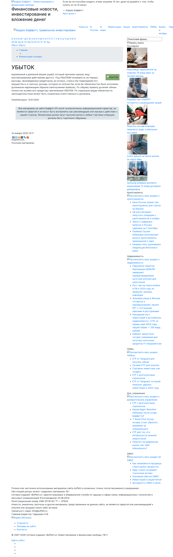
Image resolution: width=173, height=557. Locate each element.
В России (94, 28)
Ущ (48, 42)
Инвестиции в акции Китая (147, 479)
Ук (22, 42)
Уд (19, 42)
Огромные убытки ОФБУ (145, 476)
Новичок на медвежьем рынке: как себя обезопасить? (145, 445)
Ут (42, 42)
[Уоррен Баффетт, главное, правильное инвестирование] (35, 3)
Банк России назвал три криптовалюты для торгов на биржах (146, 205)
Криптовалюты (140, 26)
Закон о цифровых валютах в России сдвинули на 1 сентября (145, 224)
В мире (103, 28)
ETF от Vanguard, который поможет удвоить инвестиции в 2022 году (146, 384)
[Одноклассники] (19, 137)
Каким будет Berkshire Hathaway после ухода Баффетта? (144, 412)
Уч (45, 42)
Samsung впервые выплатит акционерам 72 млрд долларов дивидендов (144, 186)
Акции (126, 26)
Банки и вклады (163, 30)
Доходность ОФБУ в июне (146, 482)
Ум (29, 42)
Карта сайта (17, 540)
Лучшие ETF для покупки (145, 365)
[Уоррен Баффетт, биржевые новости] (45, 30)
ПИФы (153, 26)
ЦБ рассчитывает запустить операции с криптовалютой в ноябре (145, 215)
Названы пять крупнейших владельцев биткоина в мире (146, 247)
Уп (35, 42)
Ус (38, 42)
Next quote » (69, 13)
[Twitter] (16, 137)
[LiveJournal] (24, 137)
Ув (16, 42)
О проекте (22, 523)
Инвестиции (114, 26)
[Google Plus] (27, 137)
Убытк (15, 45)
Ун (32, 42)
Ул (26, 42)
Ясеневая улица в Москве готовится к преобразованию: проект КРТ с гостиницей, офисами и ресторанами (146, 305)
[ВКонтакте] (13, 137)
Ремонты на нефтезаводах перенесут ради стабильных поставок (142, 129)
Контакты (22, 529)
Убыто (22, 45)
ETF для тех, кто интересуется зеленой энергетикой (144, 435)
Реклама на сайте (26, 526)
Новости (83, 26)
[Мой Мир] (22, 137)
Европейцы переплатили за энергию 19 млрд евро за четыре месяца (141, 72)
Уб (13, 42)
